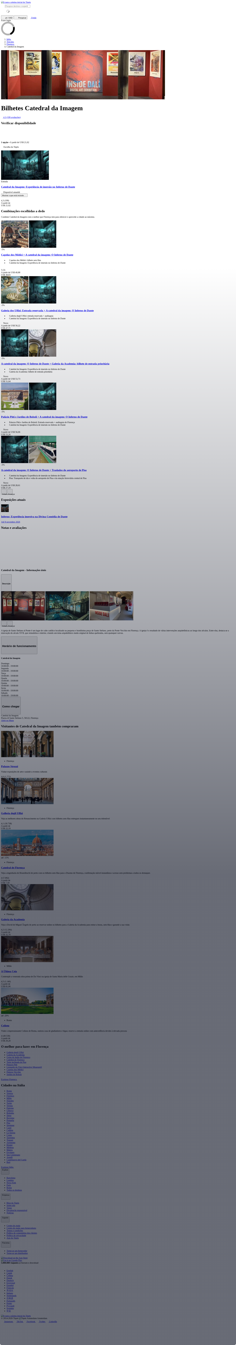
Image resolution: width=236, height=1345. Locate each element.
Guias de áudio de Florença (18, 1057)
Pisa (8, 1123)
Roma (9, 1091)
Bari (8, 1162)
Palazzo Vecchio (14, 1072)
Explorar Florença (9, 1079)
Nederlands (11, 1295)
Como (9, 1135)
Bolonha (10, 1113)
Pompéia (10, 1120)
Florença (10, 1096)
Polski (9, 1303)
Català (9, 1273)
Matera (10, 1150)
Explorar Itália (7, 1167)
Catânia (10, 1130)
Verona (10, 1106)
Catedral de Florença (15, 1060)
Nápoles (10, 1101)
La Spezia (11, 1133)
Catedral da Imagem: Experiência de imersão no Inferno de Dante (38, 186)
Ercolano (10, 1152)
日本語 (10, 1298)
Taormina (11, 1137)
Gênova (10, 1110)
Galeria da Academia (16, 1055)
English (10, 1270)
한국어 (10, 1290)
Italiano (10, 1293)
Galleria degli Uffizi (15, 1052)
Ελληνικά (11, 1283)
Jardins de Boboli (14, 1074)
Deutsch (10, 1280)
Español (10, 1285)
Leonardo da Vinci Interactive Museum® (24, 1067)
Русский (10, 1306)
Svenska (10, 1308)
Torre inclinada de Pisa (16, 1062)
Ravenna (10, 1118)
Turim (9, 1103)
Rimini (9, 1145)
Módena (10, 1147)
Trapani (10, 1140)
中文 (9, 1311)
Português (11, 1301)
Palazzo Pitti (12, 1065)
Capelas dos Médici (15, 1069)
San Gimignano (13, 1155)
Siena (9, 1115)
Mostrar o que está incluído (13, 195)
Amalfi (10, 1157)
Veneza (10, 1093)
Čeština (10, 1275)
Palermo (10, 1108)
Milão (9, 1098)
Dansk (9, 1278)
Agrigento (11, 1142)
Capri (9, 1128)
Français (10, 1288)
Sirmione (10, 1125)
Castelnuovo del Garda (16, 1160)
